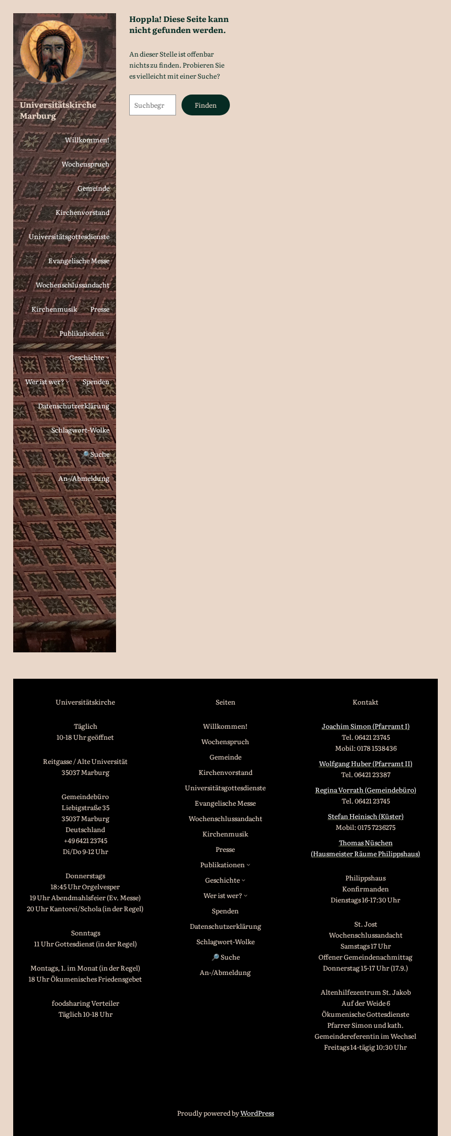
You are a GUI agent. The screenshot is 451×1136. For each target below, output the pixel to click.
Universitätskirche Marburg (58, 109)
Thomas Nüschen (366, 842)
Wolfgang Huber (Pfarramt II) (366, 763)
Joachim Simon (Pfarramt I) (366, 726)
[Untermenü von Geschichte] (107, 357)
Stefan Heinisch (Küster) (366, 816)
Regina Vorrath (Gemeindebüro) (365, 790)
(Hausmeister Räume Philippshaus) (365, 853)
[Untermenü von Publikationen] (107, 333)
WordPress (257, 1113)
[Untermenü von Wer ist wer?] (67, 381)
